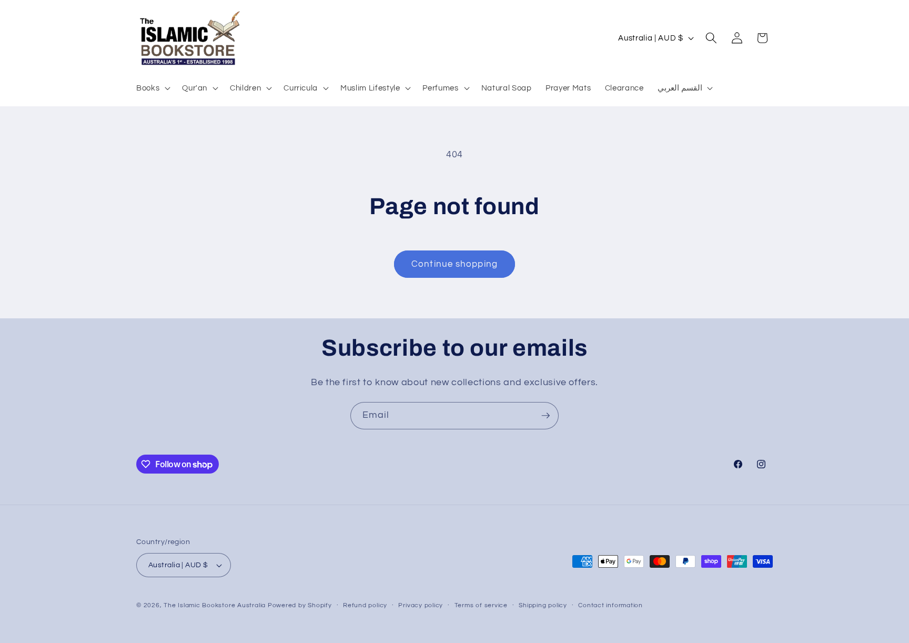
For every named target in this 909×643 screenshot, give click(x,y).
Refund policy (365, 605)
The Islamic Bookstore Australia (215, 605)
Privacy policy (420, 605)
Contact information (610, 605)
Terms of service (481, 605)
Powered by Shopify (300, 605)
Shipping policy (543, 605)
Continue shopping (454, 263)
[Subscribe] (545, 415)
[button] (152, 87)
